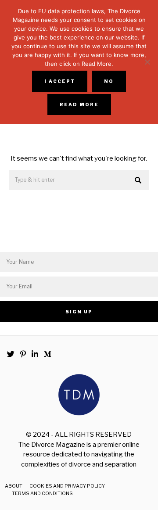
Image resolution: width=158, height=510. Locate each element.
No (109, 81)
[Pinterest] (23, 354)
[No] (147, 61)
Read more (79, 104)
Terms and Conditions (42, 493)
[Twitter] (11, 354)
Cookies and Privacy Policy (67, 486)
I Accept (59, 81)
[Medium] (48, 354)
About (13, 486)
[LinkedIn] (34, 354)
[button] (138, 180)
